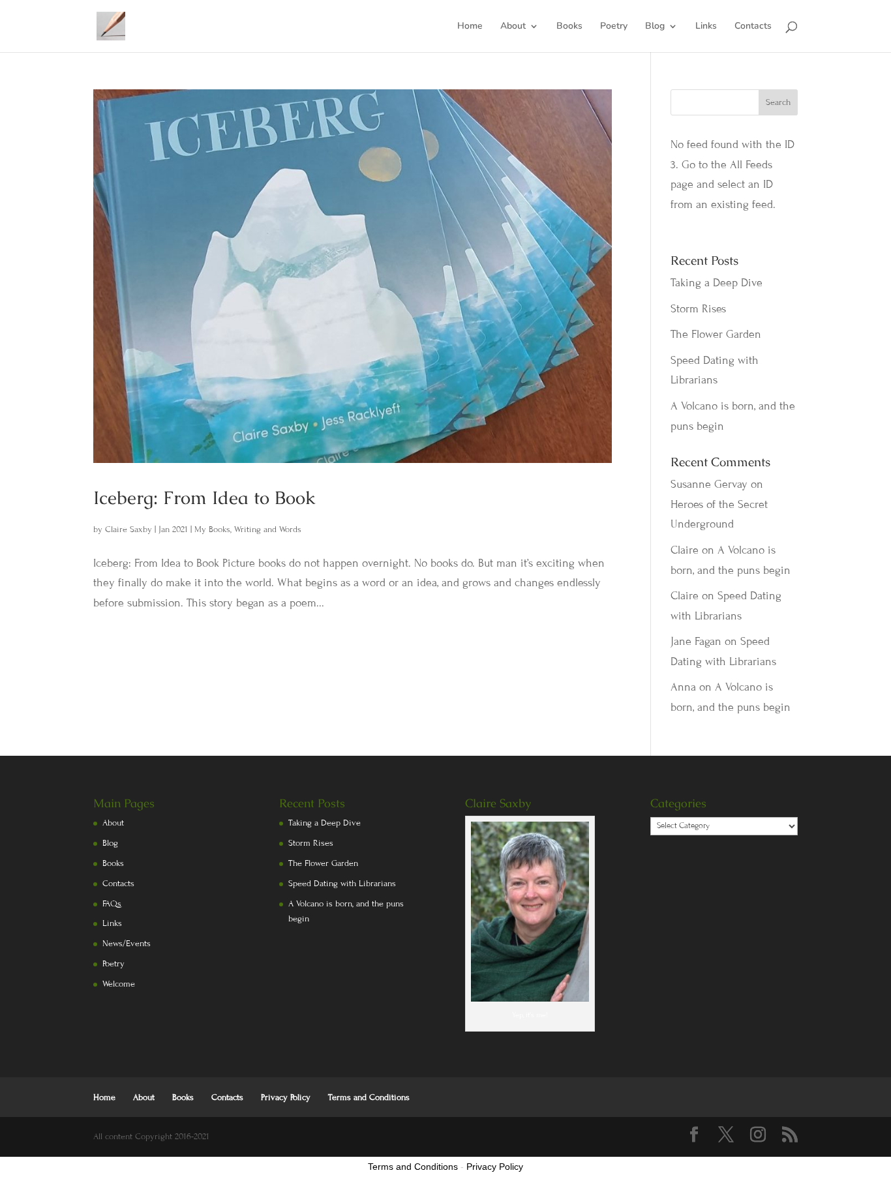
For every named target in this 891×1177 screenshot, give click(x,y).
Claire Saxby (128, 529)
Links (706, 27)
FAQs (111, 904)
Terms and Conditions (369, 1097)
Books (569, 27)
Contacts (753, 27)
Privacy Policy (285, 1097)
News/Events (126, 943)
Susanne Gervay (709, 484)
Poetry (613, 27)
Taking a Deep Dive (717, 283)
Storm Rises (698, 309)
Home (470, 27)
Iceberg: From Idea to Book (204, 497)
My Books (212, 529)
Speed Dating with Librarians (342, 883)
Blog (655, 27)
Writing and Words (267, 529)
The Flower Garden (716, 334)
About (513, 27)
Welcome (118, 984)
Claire (685, 550)
